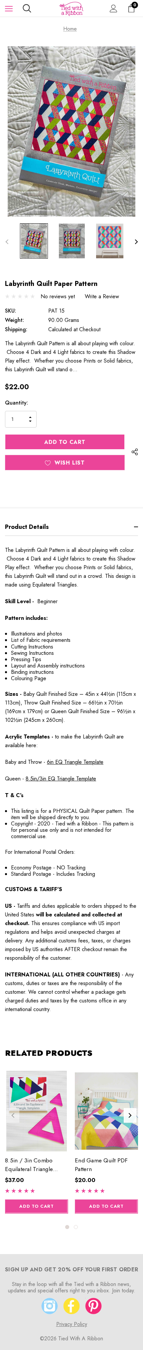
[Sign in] (113, 8)
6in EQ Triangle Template (75, 762)
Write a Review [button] (102, 296)
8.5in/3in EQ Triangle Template (61, 778)
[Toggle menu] (9, 8)
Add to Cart (36, 1206)
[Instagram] (49, 1306)
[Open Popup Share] (134, 451)
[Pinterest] (93, 1306)
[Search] (27, 8)
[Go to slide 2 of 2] (76, 1227)
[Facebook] (71, 1306)
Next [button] (136, 242)
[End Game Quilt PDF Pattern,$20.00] (106, 1111)
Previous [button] (7, 242)
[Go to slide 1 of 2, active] (67, 1227)
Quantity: (16, 403)
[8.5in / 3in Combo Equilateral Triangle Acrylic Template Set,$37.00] (36, 1111)
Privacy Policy (71, 1324)
